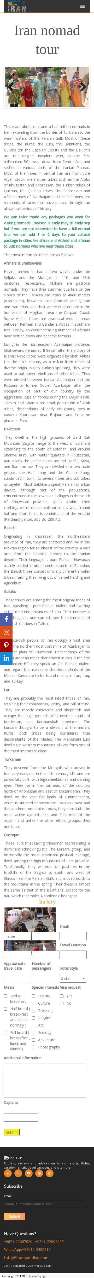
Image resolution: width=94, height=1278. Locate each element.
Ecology (44, 1032)
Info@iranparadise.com (26, 1257)
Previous (13, 87)
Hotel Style (69, 968)
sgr (44, 1276)
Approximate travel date (15, 966)
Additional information (23, 1058)
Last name (41, 926)
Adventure (46, 1039)
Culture (44, 1003)
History (44, 995)
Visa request (70, 987)
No (69, 1003)
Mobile (9, 945)
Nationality (41, 945)
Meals (9, 987)
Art (40, 1025)
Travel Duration (73, 945)
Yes (69, 995)
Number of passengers (41, 966)
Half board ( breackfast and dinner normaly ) (20, 1017)
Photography (49, 1047)
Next (81, 87)
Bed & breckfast (18, 998)
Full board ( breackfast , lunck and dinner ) (20, 1040)
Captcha (11, 1102)
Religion (44, 1017)
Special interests (45, 987)
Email (64, 926)
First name (13, 926)
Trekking (45, 1010)
